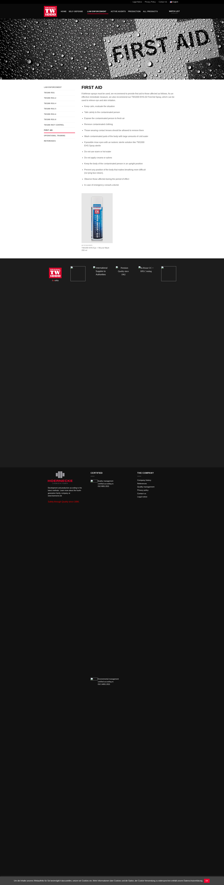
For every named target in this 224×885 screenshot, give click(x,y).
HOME (63, 11)
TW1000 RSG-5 (50, 109)
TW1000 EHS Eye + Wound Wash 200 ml (95, 249)
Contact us (141, 494)
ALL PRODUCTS (150, 11)
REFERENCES (50, 141)
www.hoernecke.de (55, 496)
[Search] (129, 2)
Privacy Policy (150, 2)
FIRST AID (48, 130)
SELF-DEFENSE (76, 11)
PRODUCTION (134, 11)
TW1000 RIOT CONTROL (54, 125)
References (142, 484)
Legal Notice (137, 2)
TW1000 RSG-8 (50, 119)
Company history (144, 480)
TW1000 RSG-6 (50, 114)
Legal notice (142, 497)
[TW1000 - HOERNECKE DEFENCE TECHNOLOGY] (50, 11)
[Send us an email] (139, 503)
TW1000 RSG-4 (50, 103)
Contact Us (163, 2)
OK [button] (207, 881)
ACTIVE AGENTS (118, 11)
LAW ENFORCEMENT (96, 11)
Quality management (145, 487)
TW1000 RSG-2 (50, 98)
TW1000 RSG (49, 93)
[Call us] (142, 503)
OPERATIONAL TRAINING (54, 136)
